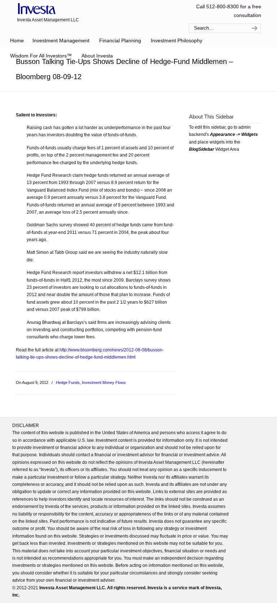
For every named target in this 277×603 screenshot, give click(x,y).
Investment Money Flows (104, 382)
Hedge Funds (68, 382)
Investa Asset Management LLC (38, 8)
